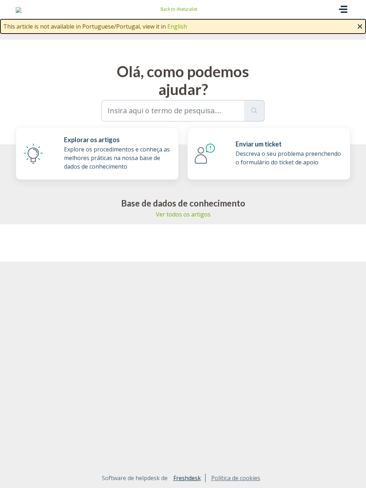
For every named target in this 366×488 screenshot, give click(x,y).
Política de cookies (235, 478)
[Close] (360, 25)
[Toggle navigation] (343, 9)
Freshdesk (187, 478)
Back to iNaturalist (178, 9)
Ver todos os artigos (183, 214)
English (177, 26)
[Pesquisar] (254, 110)
